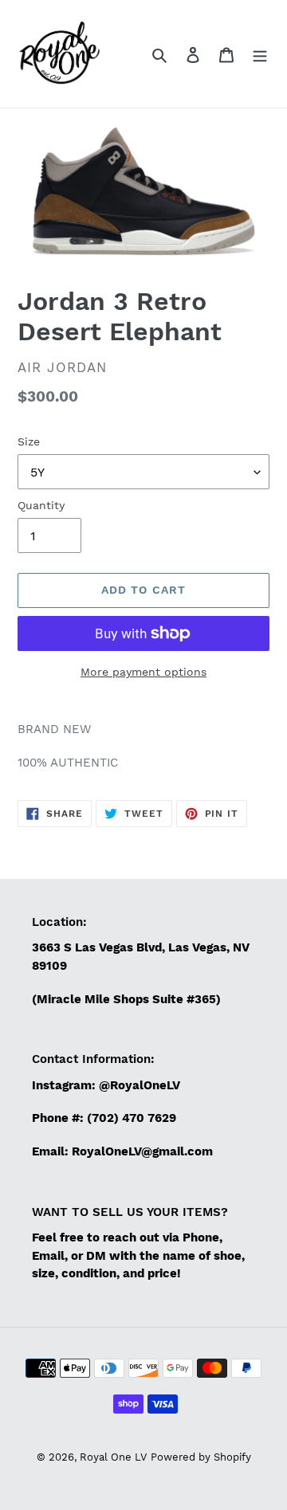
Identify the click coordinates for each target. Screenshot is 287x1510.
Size (29, 441)
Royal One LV (113, 1457)
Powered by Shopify (201, 1457)
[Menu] (260, 54)
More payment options (143, 671)
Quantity (41, 505)
